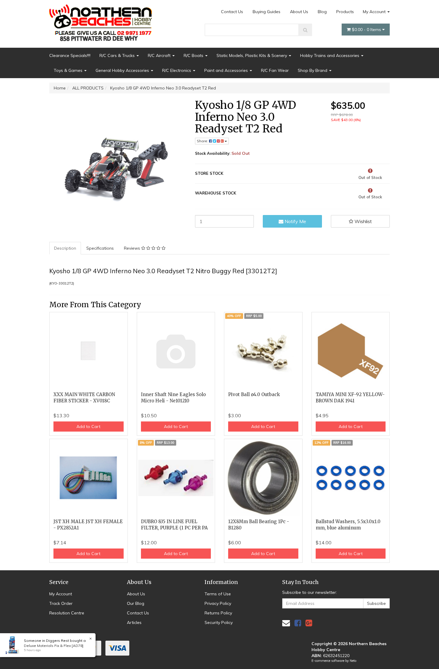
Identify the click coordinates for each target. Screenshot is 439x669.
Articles (134, 622)
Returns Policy (218, 613)
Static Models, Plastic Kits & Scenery (252, 55)
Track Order (61, 603)
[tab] (65, 248)
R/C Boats (194, 55)
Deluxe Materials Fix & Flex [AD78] (53, 645)
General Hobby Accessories (123, 70)
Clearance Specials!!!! (69, 55)
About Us (299, 11)
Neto (353, 661)
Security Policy (219, 622)
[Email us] (286, 623)
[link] (297, 623)
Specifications (100, 248)
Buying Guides (266, 11)
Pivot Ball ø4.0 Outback (254, 394)
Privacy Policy (218, 603)
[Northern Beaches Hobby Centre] (102, 20)
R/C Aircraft (160, 55)
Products (345, 11)
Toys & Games (69, 70)
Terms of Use (218, 594)
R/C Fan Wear (275, 70)
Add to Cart (88, 426)
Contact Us (232, 11)
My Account (375, 11)
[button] (360, 221)
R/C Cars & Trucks (117, 55)
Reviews (132, 248)
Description (65, 248)
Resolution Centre (66, 613)
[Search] (305, 30)
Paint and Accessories (226, 70)
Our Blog (135, 603)
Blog (322, 11)
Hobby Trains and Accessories (330, 55)
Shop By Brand (313, 70)
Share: (203, 141)
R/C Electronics (177, 70)
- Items (367, 29)
